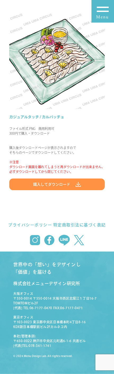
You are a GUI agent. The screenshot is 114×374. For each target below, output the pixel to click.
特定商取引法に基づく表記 (79, 225)
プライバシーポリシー (30, 225)
